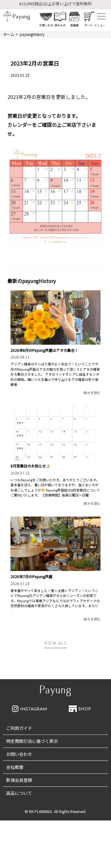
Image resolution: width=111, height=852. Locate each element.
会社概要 (14, 767)
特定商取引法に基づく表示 (32, 741)
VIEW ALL (55, 643)
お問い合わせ (19, 754)
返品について (19, 793)
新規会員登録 (19, 780)
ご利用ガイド (19, 728)
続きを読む (92, 392)
